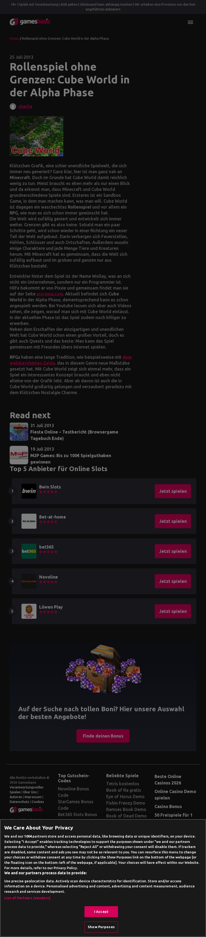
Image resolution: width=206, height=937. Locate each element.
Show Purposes (101, 927)
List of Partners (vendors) (27, 898)
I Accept (101, 911)
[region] (103, 878)
